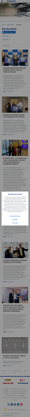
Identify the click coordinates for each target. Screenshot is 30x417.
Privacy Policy (19, 211)
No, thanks (15, 219)
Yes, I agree (15, 223)
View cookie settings (15, 216)
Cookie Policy (10, 211)
